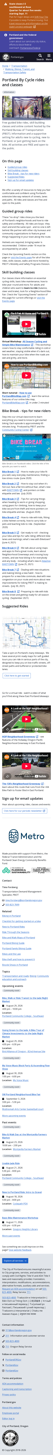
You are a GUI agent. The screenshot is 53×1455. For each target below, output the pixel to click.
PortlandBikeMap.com (13, 402)
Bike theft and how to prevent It (18, 959)
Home (5, 65)
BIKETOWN (13, 490)
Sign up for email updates (21, 180)
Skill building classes (18, 170)
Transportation (19, 65)
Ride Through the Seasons (15, 932)
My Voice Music (21, 1080)
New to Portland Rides (13, 926)
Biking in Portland (11, 915)
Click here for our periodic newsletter (23, 810)
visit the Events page (21, 257)
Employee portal (10, 1413)
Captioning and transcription (17, 1389)
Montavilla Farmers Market (27, 1149)
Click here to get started (16, 675)
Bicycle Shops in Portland (15, 964)
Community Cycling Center (15, 429)
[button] (40, 57)
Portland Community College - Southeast (23, 1016)
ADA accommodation (12, 1383)
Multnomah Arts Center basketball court (22, 1109)
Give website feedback (20, 1249)
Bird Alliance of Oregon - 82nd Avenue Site (23, 1051)
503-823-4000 (9, 1297)
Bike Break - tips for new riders (23, 173)
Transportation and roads (15, 975)
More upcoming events (14, 1115)
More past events (11, 1235)
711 (28, 1292)
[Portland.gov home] (13, 57)
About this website (11, 1407)
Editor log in (8, 1418)
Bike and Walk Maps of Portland (18, 937)
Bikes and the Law (11, 953)
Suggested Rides (16, 176)
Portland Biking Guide (13, 943)
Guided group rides (17, 167)
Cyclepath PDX (20, 1203)
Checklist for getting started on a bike (21, 921)
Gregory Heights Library (25, 1229)
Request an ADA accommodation (18, 1288)
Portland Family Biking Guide (16, 948)
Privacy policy (9, 1394)
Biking (33, 975)
